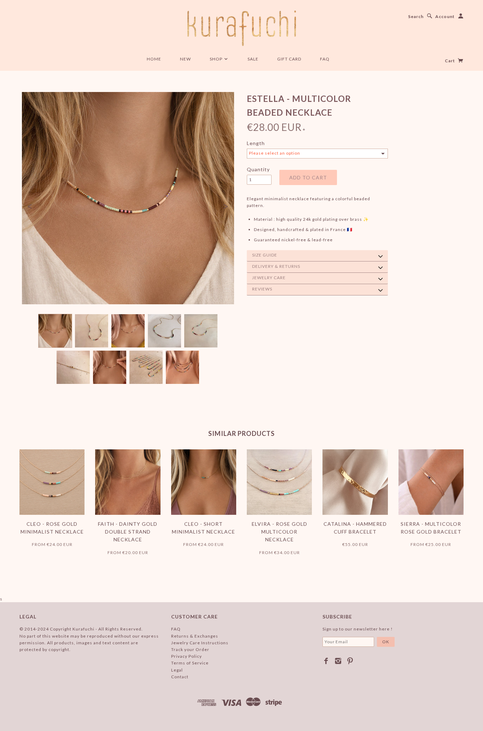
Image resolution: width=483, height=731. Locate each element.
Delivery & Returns (276, 266)
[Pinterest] (350, 660)
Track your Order (190, 649)
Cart (450, 60)
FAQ (325, 59)
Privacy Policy (186, 656)
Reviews (262, 289)
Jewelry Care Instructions (199, 642)
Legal (177, 670)
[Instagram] (338, 660)
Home (154, 59)
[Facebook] (326, 660)
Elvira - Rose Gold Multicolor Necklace (279, 532)
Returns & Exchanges (194, 636)
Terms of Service (190, 663)
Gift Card (289, 59)
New (185, 59)
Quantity (258, 169)
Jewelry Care (269, 277)
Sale (253, 59)
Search (416, 16)
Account (445, 16)
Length (256, 143)
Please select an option (274, 153)
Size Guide (264, 255)
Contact (179, 676)
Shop (216, 59)
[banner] (241, 28)
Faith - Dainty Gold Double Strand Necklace (127, 532)
